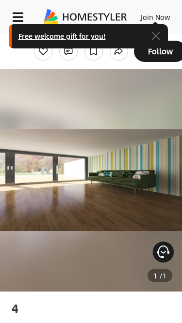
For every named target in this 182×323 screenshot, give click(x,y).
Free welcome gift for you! (62, 36)
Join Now (155, 17)
